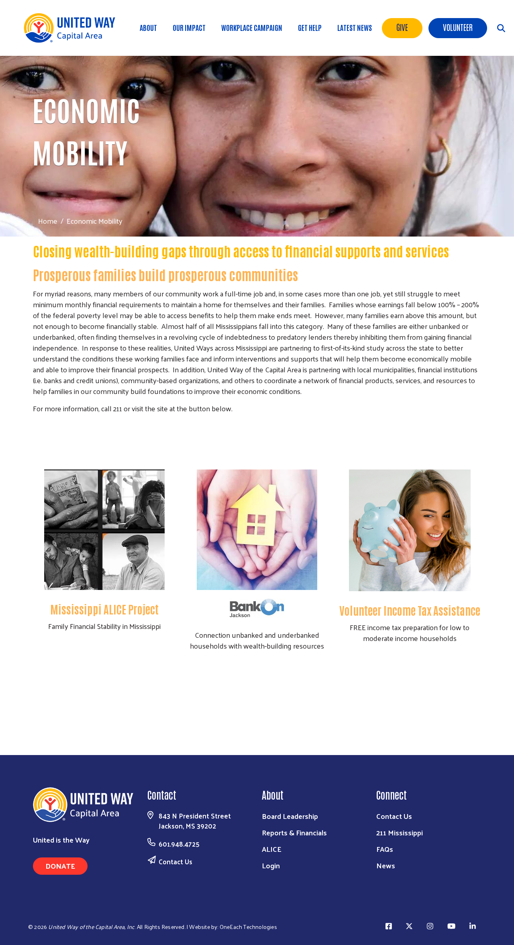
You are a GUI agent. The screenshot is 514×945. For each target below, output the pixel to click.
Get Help (310, 27)
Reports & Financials (294, 832)
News (385, 865)
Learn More (104, 697)
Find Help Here (257, 448)
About (148, 27)
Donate (60, 865)
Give (402, 27)
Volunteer (458, 27)
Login (271, 865)
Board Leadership (290, 816)
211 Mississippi (399, 832)
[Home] (72, 28)
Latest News (354, 27)
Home (47, 220)
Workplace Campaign (251, 27)
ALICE (271, 849)
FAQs (384, 849)
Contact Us (175, 861)
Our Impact (189, 27)
